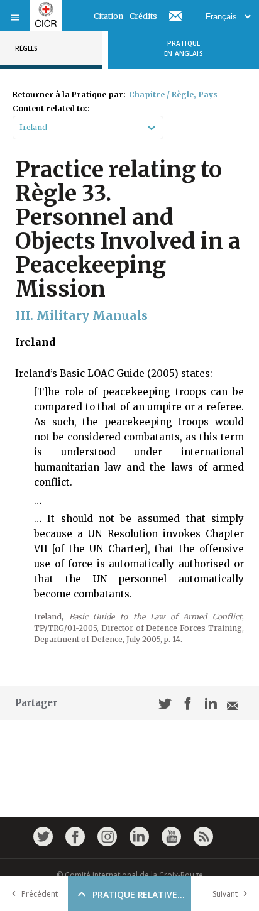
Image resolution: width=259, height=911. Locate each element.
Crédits (143, 16)
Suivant (225, 893)
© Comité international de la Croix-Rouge (130, 875)
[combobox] (20, 127)
